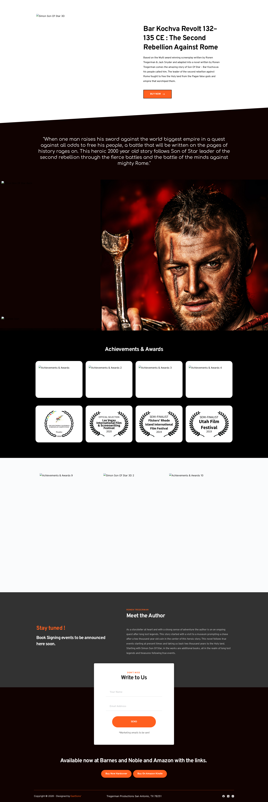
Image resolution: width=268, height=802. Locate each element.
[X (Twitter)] (228, 796)
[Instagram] (233, 796)
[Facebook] (223, 796)
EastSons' (76, 796)
